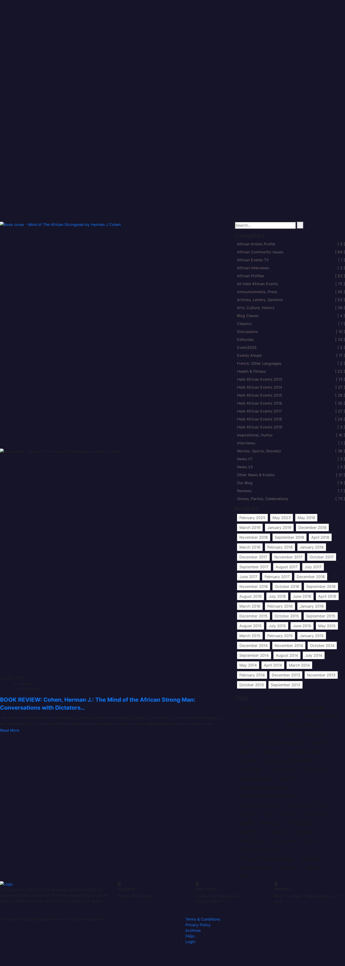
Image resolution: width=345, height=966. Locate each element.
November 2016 (253, 586)
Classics (291, 323)
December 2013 (286, 675)
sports (315, 868)
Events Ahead (291, 355)
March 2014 (299, 665)
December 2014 (253, 645)
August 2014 (287, 655)
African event (322, 716)
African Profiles (291, 275)
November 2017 (288, 557)
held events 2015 (309, 805)
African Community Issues (291, 252)
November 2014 (289, 645)
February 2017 (277, 576)
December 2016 (311, 576)
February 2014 (252, 675)
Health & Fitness (291, 371)
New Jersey (300, 823)
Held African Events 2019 (291, 427)
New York (250, 832)
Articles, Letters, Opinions (291, 299)
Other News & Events (291, 474)
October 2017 (322, 557)
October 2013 (251, 684)
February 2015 (280, 635)
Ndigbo (269, 823)
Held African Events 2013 (291, 379)
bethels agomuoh (280, 743)
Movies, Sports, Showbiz (291, 451)
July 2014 (313, 655)
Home (316, 209)
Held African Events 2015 (291, 395)
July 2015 (277, 625)
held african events (263, 787)
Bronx (246, 752)
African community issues (295, 707)
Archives (193, 930)
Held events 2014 (259, 805)
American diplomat (328, 215)
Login (190, 941)
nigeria (278, 832)
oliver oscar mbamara (265, 859)
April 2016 (327, 596)
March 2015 (249, 635)
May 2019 (306, 517)
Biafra (318, 743)
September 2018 (289, 537)
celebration (304, 752)
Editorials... (318, 770)
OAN (311, 841)
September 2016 (321, 586)
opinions (312, 859)
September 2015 (320, 616)
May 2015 (327, 625)
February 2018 (280, 547)
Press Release (255, 868)
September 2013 (285, 684)
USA (243, 876)
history (248, 814)
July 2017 (313, 566)
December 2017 (253, 557)
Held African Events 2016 (291, 403)
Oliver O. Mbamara (260, 850)
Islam (245, 823)
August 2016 (250, 596)
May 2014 (248, 665)
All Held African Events (291, 283)
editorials (282, 770)
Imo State (316, 814)
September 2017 (253, 566)
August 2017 (287, 566)
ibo (269, 814)
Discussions (291, 331)
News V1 (291, 459)
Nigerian (306, 832)
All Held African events (267, 734)
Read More (9, 730)
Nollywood (284, 841)
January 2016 (312, 606)
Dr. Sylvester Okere (291, 761)
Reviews (291, 490)
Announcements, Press (291, 291)
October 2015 (287, 616)
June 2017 (248, 576)
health (288, 779)
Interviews (291, 443)
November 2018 (253, 537)
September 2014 (254, 655)
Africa (246, 707)
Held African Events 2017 (291, 411)
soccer (289, 868)
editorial (250, 770)
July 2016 (277, 596)
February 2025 (252, 517)
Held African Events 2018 (291, 419)
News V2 (291, 467)
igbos (289, 814)
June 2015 (302, 625)
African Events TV (291, 260)
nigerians (250, 841)
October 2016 (287, 586)
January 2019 (279, 527)
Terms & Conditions (202, 919)
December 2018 (312, 527)
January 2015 (312, 635)
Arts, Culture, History (291, 307)
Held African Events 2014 (291, 387)
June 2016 (302, 596)
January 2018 (312, 547)
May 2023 (281, 517)
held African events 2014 (269, 796)
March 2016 (249, 606)
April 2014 (273, 665)
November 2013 (321, 675)
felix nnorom (254, 779)
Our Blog (291, 482)
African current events (267, 716)
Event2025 (291, 347)
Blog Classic (291, 315)
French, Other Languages (291, 363)
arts (244, 743)
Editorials (291, 339)
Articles (316, 734)
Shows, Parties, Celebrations (291, 498)
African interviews (291, 267)
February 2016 (280, 606)
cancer (271, 752)
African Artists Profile (291, 244)
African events (257, 725)
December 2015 (253, 616)
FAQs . (190, 936)
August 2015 (250, 625)
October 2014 (322, 645)
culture (248, 761)
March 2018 (249, 547)
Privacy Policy (198, 924)
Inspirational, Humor (291, 435)
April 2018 (320, 537)
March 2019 (249, 527)
